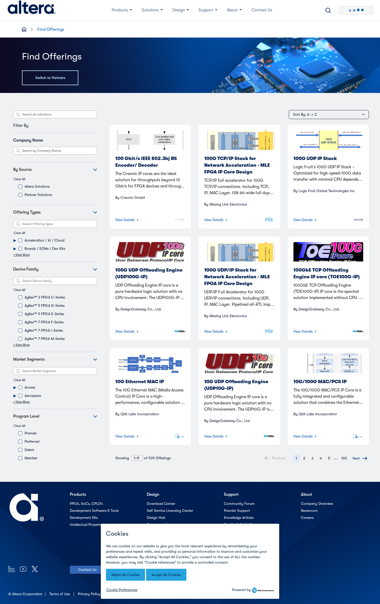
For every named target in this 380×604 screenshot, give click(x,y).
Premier (31, 433)
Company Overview (317, 503)
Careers (307, 517)
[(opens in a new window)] (11, 569)
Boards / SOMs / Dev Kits (45, 248)
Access (30, 387)
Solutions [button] (150, 10)
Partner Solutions (38, 195)
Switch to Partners (50, 78)
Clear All (19, 179)
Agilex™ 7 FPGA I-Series (44, 330)
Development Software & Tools (94, 510)
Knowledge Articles (239, 517)
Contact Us (87, 569)
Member (31, 458)
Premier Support (237, 510)
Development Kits (84, 517)
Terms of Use (60, 594)
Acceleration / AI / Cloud (44, 240)
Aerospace (33, 396)
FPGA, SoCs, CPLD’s (86, 503)
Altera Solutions (37, 186)
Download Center (161, 503)
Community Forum (239, 503)
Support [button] (206, 10)
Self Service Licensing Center (170, 510)
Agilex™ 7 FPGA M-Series (45, 339)
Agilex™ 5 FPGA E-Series (44, 314)
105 (344, 458)
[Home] (32, 10)
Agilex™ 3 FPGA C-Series (45, 297)
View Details (124, 220)
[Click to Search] (328, 10)
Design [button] (178, 10)
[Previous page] (288, 458)
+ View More (21, 255)
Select (29, 450)
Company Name (28, 140)
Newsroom (309, 510)
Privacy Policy (89, 594)
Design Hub (156, 517)
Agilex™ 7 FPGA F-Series (44, 322)
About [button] (232, 10)
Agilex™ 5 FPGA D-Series (45, 305)
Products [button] (120, 10)
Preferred (32, 441)
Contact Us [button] (262, 10)
